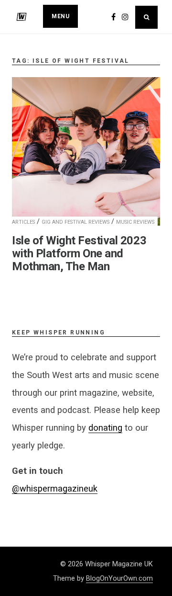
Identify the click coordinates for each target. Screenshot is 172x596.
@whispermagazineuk (54, 488)
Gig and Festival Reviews (75, 222)
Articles (23, 222)
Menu (60, 16)
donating (105, 428)
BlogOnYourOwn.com (119, 578)
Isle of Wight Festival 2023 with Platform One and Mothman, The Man (79, 253)
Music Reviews (135, 222)
